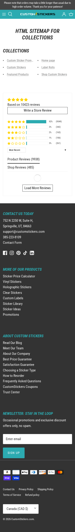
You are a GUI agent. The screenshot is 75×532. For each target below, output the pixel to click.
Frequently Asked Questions (22, 381)
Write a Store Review (38, 110)
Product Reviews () (23, 159)
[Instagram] (12, 253)
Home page (48, 60)
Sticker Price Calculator (19, 276)
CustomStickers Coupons (20, 387)
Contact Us (9, 489)
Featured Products (18, 74)
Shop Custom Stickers (54, 74)
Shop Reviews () (20, 167)
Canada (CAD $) (17, 509)
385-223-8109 (12, 237)
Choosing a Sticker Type (19, 370)
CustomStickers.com (22, 519)
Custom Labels (13, 298)
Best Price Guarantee (17, 359)
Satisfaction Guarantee (18, 365)
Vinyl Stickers (12, 282)
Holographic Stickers (17, 287)
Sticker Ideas (12, 309)
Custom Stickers (16, 67)
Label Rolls (48, 67)
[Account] (63, 14)
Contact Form (12, 243)
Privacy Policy (26, 489)
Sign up (14, 453)
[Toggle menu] (4, 14)
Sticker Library (13, 304)
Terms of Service (12, 495)
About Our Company (16, 354)
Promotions (11, 314)
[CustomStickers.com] (37, 14)
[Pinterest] (18, 253)
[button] (16, 121)
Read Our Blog (12, 343)
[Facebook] (5, 253)
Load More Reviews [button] (37, 188)
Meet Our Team (13, 348)
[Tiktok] (25, 253)
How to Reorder (13, 376)
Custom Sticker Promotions (23, 60)
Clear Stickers (12, 293)
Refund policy (32, 495)
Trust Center (11, 392)
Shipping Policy (45, 489)
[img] (23, 99)
